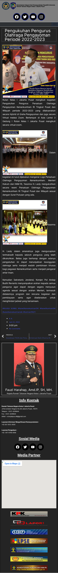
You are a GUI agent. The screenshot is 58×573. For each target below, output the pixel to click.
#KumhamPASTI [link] (29, 312)
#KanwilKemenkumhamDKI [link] (28, 308)
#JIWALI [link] (14, 308)
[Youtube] (33, 17)
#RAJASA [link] (6, 308)
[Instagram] (41, 17)
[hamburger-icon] (54, 24)
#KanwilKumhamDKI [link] (47, 308)
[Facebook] (17, 17)
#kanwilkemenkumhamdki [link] (13, 312)
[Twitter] (25, 17)
